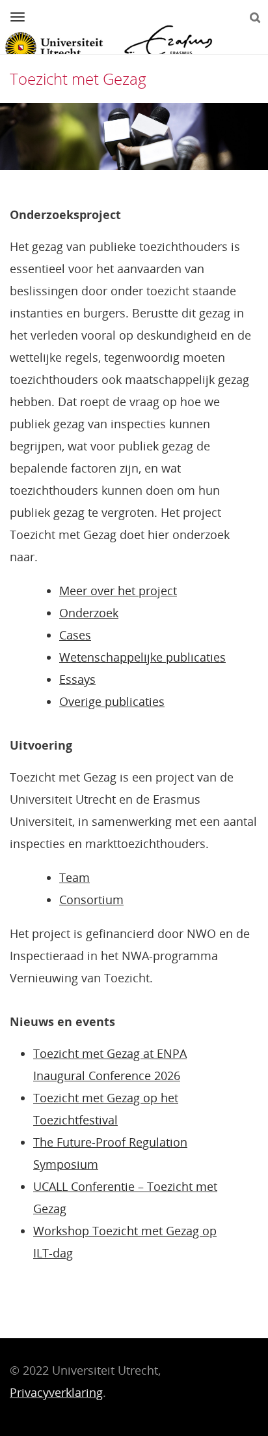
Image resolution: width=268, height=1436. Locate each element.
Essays (77, 679)
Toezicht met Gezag (78, 78)
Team (74, 877)
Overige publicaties (112, 701)
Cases (75, 635)
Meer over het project (118, 590)
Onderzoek (88, 613)
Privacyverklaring (56, 1392)
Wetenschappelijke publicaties (142, 657)
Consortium (91, 899)
